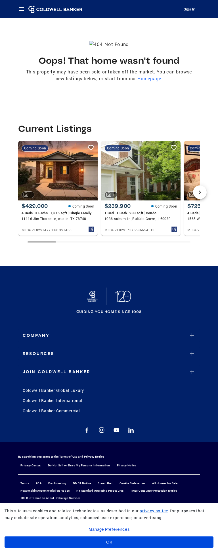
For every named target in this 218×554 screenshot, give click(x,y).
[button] (109, 335)
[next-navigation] (200, 192)
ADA (38, 483)
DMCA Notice (82, 483)
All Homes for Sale (164, 483)
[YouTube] (116, 430)
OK (109, 542)
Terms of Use (68, 456)
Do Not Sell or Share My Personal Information (79, 465)
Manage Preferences (109, 529)
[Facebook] (87, 430)
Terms (24, 483)
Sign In (189, 9)
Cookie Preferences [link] (132, 483)
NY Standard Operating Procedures (99, 490)
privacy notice (154, 510)
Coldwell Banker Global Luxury (53, 390)
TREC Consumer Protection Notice (153, 490)
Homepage (149, 78)
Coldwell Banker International (52, 400)
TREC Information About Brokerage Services (50, 498)
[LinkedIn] (131, 430)
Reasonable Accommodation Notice (45, 490)
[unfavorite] (91, 148)
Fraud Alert (105, 483)
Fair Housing (57, 483)
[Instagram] (102, 430)
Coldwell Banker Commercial (51, 410)
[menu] (23, 9)
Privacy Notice (94, 456)
